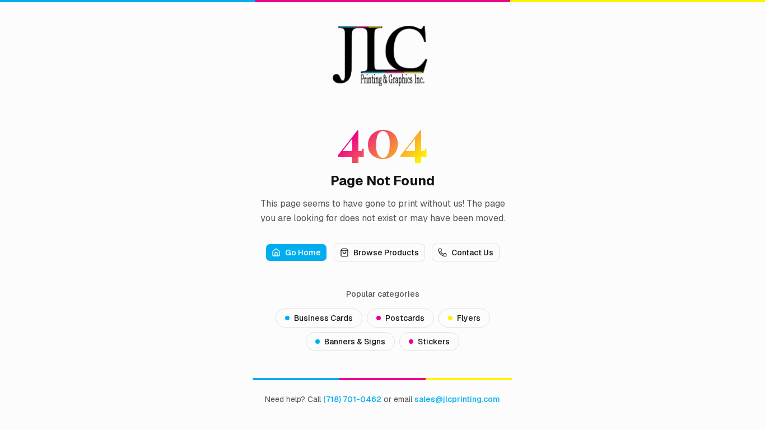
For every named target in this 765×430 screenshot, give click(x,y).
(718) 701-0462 (352, 399)
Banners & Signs (354, 341)
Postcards (405, 318)
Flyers (469, 318)
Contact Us (472, 252)
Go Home (303, 252)
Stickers (434, 341)
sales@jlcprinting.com (457, 399)
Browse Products (386, 252)
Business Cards (323, 318)
